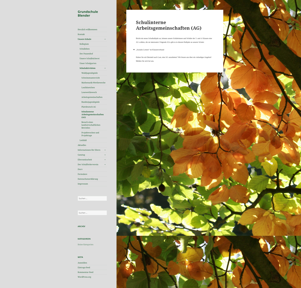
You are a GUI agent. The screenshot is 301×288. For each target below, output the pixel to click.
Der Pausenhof (86, 53)
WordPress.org (84, 277)
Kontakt (81, 34)
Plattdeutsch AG (88, 107)
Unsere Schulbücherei (89, 58)
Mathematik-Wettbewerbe (93, 82)
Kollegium (84, 44)
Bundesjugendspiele (90, 102)
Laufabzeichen (88, 87)
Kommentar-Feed (85, 272)
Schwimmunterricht (90, 78)
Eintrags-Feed (84, 267)
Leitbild (83, 140)
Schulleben (85, 49)
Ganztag (81, 154)
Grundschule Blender (88, 13)
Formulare (82, 174)
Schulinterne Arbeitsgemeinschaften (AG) (92, 114)
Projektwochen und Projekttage (90, 134)
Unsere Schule (84, 39)
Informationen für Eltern (89, 150)
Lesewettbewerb (89, 92)
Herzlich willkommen (87, 29)
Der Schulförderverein (88, 164)
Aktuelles (82, 145)
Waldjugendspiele (89, 73)
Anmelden (82, 262)
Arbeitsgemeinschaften (91, 97)
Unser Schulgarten (88, 63)
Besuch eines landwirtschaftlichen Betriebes (90, 125)
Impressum (83, 183)
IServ (80, 169)
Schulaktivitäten (87, 68)
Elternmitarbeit (85, 159)
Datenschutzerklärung (88, 179)
